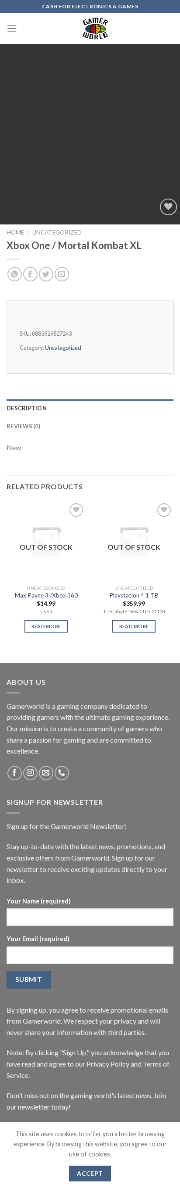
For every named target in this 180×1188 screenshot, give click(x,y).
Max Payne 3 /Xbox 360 (46, 595)
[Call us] (62, 773)
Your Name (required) (39, 901)
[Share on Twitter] (46, 274)
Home (15, 232)
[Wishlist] (168, 207)
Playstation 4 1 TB (134, 595)
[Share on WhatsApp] (14, 274)
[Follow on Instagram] (30, 773)
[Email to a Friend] (62, 274)
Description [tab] (27, 408)
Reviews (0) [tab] (23, 426)
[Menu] (12, 28)
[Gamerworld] (95, 28)
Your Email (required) (38, 939)
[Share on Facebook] (30, 274)
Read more (46, 626)
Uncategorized (57, 232)
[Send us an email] (46, 773)
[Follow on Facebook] (14, 773)
